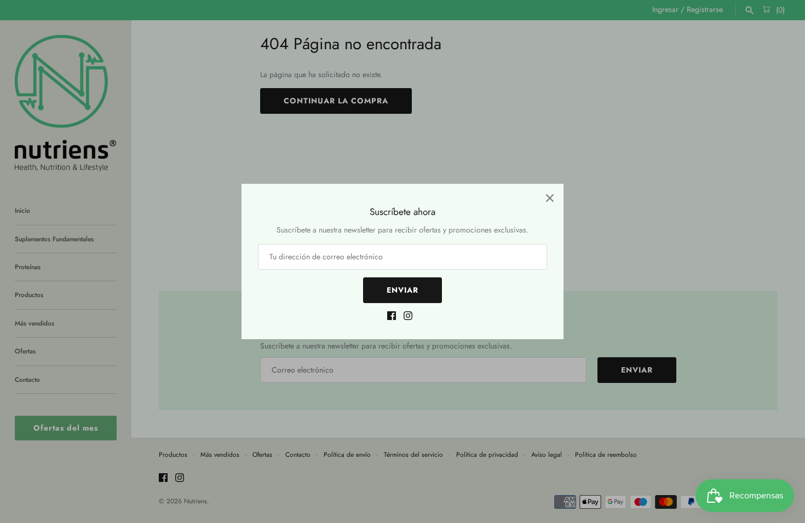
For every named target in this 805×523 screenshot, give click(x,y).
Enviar (402, 289)
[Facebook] (391, 317)
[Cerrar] (550, 197)
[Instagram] (408, 317)
